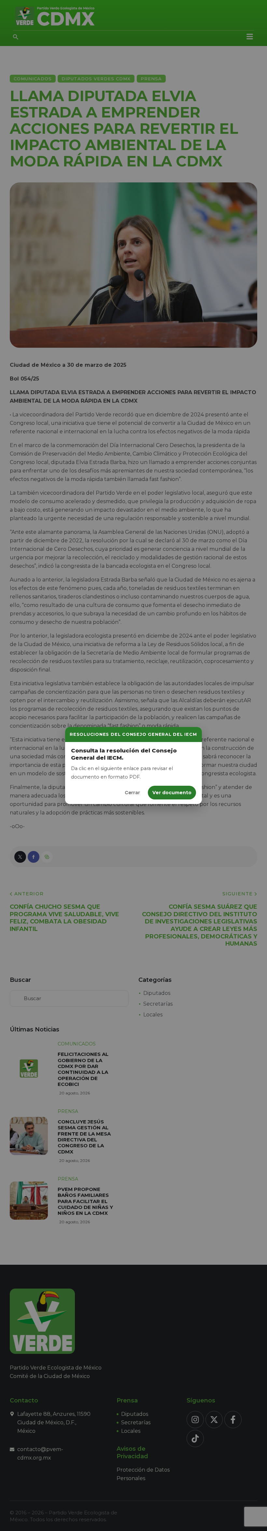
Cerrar (132, 792)
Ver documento (171, 793)
